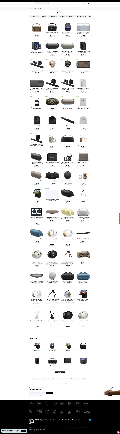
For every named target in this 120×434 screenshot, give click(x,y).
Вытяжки (77, 410)
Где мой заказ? (39, 403)
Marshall (61, 412)
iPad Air (69, 411)
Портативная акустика (53, 16)
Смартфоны (54, 402)
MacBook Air (69, 403)
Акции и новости (31, 404)
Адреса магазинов (31, 403)
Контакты (30, 411)
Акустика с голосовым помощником (67, 16)
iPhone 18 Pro (46, 412)
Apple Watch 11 (62, 403)
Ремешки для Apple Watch (87, 410)
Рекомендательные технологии (87, 427)
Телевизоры (77, 403)
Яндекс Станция (66, 378)
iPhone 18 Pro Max (47, 413)
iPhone (46, 402)
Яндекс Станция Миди (60, 378)
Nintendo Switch (86, 403)
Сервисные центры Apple (40, 409)
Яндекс (90, 16)
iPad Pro (69, 410)
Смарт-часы (62, 402)
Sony (61, 411)
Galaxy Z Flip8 (54, 409)
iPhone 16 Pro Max (47, 410)
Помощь (38, 402)
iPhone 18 (46, 411)
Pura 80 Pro (54, 412)
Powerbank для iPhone (87, 412)
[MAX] (72, 420)
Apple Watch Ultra (62, 404)
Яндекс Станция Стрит (84, 378)
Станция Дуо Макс (71, 378)
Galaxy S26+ (54, 404)
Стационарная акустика (34, 16)
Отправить (50, 392)
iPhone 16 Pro (46, 409)
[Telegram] (74, 420)
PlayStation (85, 404)
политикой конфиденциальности (10, 431)
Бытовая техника (78, 402)
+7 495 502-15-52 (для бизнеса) (64, 419)
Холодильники (78, 409)
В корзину (37, 369)
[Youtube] (78, 420)
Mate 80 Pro (54, 410)
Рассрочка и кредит (39, 412)
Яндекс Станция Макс (77, 378)
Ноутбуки (69, 402)
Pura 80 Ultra (54, 413)
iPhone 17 (46, 403)
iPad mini (69, 412)
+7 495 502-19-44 (52, 419)
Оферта (66, 427)
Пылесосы (77, 404)
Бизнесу (30, 409)
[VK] (76, 420)
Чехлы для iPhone (86, 411)
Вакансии (30, 410)
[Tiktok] (79, 420)
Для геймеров (86, 402)
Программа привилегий (40, 410)
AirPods (61, 413)
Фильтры (32, 19)
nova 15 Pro (54, 411)
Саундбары (44, 16)
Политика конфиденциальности (72, 427)
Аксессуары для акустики (81, 16)
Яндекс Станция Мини (53, 378)
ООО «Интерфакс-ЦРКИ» (40, 430)
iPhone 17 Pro (46, 404)
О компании (31, 402)
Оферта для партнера (79, 427)
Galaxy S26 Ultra (55, 403)
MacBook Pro (70, 404)
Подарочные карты (39, 411)
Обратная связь (31, 412)
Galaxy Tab (69, 413)
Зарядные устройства (87, 413)
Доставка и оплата (39, 404)
